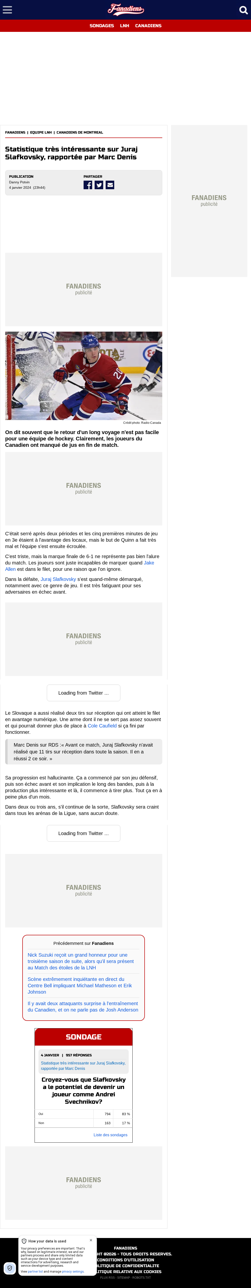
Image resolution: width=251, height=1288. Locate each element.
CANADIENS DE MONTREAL (80, 132)
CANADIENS (148, 25)
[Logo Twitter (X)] (99, 185)
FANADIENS (15, 132)
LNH (124, 25)
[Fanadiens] (125, 10)
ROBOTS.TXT (141, 1277)
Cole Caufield (102, 725)
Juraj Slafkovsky (58, 579)
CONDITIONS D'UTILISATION (125, 1260)
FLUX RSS (107, 1277)
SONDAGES (102, 25)
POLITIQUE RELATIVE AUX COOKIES (126, 1271)
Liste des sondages (110, 1135)
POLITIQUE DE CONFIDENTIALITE (125, 1265)
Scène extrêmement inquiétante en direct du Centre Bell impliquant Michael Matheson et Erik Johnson (80, 985)
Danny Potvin (19, 182)
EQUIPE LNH (41, 132)
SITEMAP (123, 1277)
